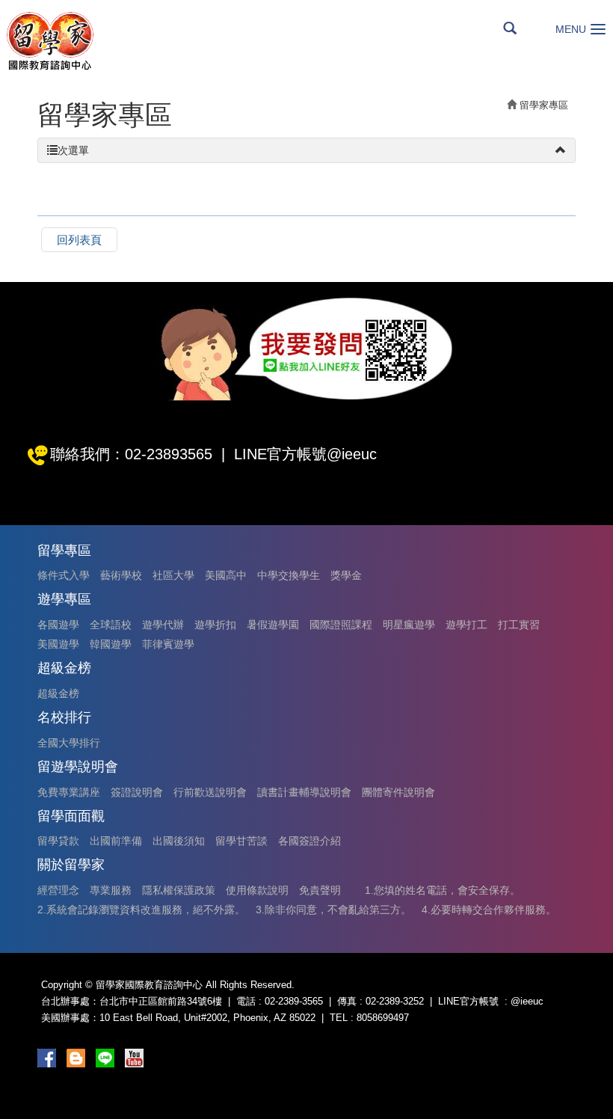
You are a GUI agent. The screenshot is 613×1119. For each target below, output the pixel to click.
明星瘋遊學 (409, 625)
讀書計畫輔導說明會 (304, 792)
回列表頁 (79, 239)
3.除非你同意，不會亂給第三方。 (333, 910)
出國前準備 (116, 841)
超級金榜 (58, 693)
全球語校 (111, 625)
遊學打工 (466, 625)
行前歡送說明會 (210, 792)
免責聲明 (320, 890)
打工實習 (519, 625)
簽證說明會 (137, 792)
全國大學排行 (68, 743)
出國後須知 (179, 841)
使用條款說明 (257, 890)
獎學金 (346, 575)
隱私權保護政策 (178, 890)
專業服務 (111, 890)
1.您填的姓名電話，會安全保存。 (442, 890)
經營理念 (58, 890)
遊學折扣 (215, 625)
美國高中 (226, 575)
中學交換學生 (288, 575)
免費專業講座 (68, 792)
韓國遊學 (111, 644)
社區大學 (173, 575)
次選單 (73, 150)
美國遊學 (58, 644)
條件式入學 (63, 575)
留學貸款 (58, 841)
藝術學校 (121, 575)
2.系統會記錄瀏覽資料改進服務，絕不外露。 (141, 910)
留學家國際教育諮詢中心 (49, 40)
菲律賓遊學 (168, 644)
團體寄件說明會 (398, 792)
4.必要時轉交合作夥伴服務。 (489, 910)
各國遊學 (58, 625)
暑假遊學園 (273, 625)
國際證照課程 (340, 625)
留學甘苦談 (241, 841)
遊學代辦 (163, 625)
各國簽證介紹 (309, 841)
